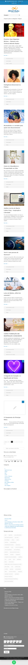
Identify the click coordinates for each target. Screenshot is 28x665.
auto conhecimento (17, 535)
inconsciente (11, 561)
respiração (20, 571)
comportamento (13, 542)
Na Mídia (10, 63)
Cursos (6, 520)
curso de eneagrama (19, 547)
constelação (7, 547)
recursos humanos (12, 571)
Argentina (10, 535)
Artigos (7, 63)
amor (5, 535)
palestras (11, 569)
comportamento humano (9, 544)
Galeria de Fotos (8, 479)
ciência (13, 539)
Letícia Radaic (8, 61)
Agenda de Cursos (9, 354)
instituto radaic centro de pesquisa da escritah (13, 564)
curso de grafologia (8, 549)
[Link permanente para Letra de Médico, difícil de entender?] (14, 284)
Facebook (11, 3)
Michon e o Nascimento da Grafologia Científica (14, 524)
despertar (6, 554)
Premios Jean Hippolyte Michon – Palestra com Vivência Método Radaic (11, 41)
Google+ (14, 3)
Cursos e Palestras (8, 476)
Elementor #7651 (8, 518)
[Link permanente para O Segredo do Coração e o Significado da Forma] (14, 366)
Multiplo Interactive (18, 658)
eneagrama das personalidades (10, 556)
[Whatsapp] (14, 662)
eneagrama (18, 554)
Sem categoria (7, 485)
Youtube (19, 3)
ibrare (6, 561)
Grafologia (7, 480)
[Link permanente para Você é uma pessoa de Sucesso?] (14, 243)
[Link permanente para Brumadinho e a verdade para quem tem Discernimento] (14, 116)
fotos (14, 559)
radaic (6, 571)
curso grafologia (17, 549)
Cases (6, 474)
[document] (14, 662)
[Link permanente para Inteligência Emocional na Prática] (14, 75)
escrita (10, 559)
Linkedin (16, 3)
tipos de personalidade (9, 581)
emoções (12, 554)
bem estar (16, 537)
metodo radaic (17, 566)
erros (5, 559)
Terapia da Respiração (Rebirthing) (11, 578)
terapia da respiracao (8, 576)
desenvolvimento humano (15, 552)
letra (12, 566)
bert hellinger (7, 539)
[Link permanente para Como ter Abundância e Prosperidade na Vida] (14, 157)
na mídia (6, 569)
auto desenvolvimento (9, 537)
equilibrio (20, 556)
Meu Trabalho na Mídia (9, 482)
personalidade (18, 569)
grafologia (19, 559)
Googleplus (11, 460)
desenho (6, 552)
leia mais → (6, 55)
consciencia (18, 544)
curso (12, 547)
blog (5, 473)
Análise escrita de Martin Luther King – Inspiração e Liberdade (12, 210)
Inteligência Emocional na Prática (11, 605)
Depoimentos (7, 477)
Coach (17, 539)
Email (17, 460)
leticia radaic (7, 566)
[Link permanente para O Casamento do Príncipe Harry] (14, 408)
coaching (6, 542)
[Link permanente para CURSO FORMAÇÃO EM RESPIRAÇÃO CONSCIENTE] (14, 324)
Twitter (8, 3)
